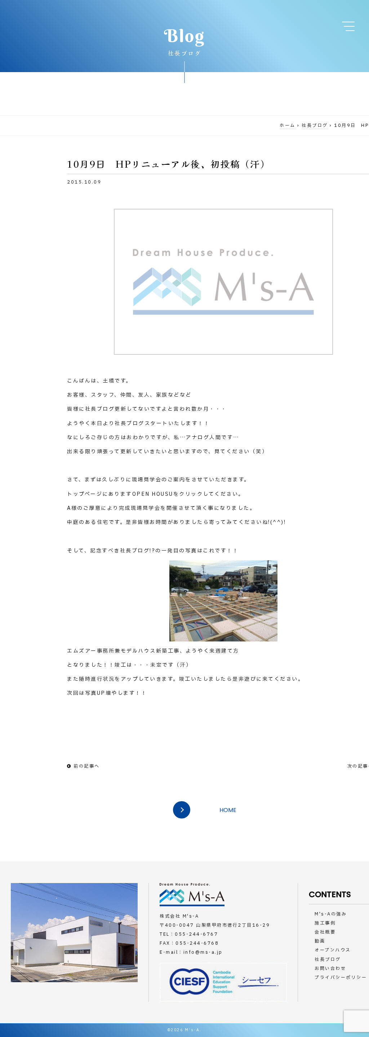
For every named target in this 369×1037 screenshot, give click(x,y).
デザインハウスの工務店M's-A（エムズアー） (78, 20)
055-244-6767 (196, 934)
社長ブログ (315, 125)
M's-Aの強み (331, 914)
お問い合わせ (330, 968)
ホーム (287, 125)
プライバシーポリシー (341, 977)
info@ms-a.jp (203, 952)
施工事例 (325, 923)
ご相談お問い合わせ (340, 65)
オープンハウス (333, 950)
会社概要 (325, 932)
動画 (320, 941)
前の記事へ (87, 766)
